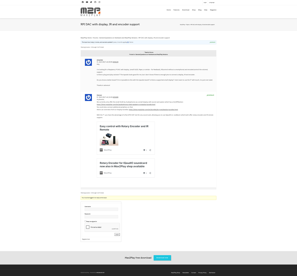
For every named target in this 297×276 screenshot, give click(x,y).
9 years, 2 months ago (119, 42)
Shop (194, 10)
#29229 (115, 62)
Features (176, 10)
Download (185, 10)
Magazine (213, 10)
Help (205, 10)
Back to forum (149, 52)
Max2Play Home (86, 38)
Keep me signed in (91, 221)
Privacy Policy (202, 273)
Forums (95, 38)
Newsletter (185, 273)
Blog (199, 10)
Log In (117, 234)
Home (169, 10)
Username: (88, 206)
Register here (86, 239)
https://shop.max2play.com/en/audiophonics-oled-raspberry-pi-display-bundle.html (126, 105)
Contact (193, 273)
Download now (162, 258)
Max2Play (182, 24)
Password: (88, 214)
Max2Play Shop (175, 273)
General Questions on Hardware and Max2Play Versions (118, 38)
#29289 (115, 97)
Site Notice (212, 273)
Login (205, 2)
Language (211, 2)
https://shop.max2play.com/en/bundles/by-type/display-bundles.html (153, 110)
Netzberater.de (100, 272)
